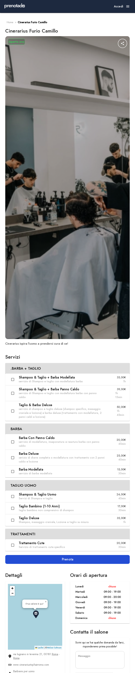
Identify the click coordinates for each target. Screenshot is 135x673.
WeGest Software (54, 647)
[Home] (14, 6)
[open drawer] (127, 6)
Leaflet (40, 647)
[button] (67, 368)
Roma (55, 654)
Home (10, 22)
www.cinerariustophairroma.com (31, 665)
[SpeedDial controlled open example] (122, 43)
